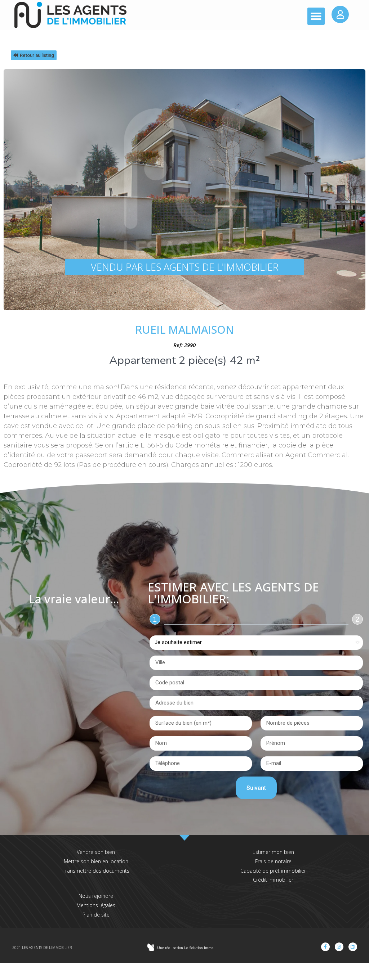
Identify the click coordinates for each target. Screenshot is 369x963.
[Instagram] (339, 946)
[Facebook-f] (325, 946)
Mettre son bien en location (96, 861)
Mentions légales (95, 905)
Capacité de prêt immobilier (273, 870)
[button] (316, 16)
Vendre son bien (96, 852)
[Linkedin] (352, 946)
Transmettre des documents (96, 870)
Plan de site (96, 914)
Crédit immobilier (273, 879)
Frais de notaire (273, 861)
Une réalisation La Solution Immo (185, 947)
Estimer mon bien (273, 852)
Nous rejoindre (96, 895)
